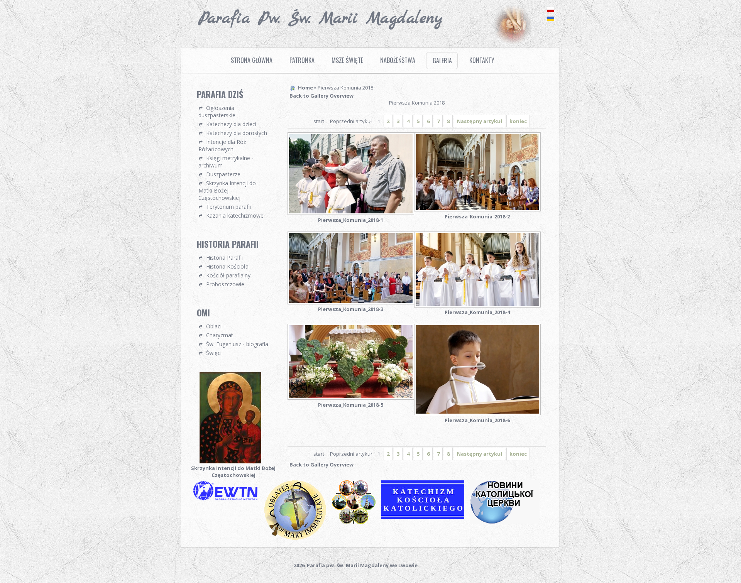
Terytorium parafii (228, 206)
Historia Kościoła (227, 266)
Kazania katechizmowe (235, 215)
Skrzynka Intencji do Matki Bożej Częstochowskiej (227, 190)
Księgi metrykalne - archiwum (226, 161)
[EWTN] (227, 499)
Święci (214, 353)
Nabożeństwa (397, 60)
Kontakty (481, 60)
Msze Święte (347, 60)
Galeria (442, 60)
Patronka (302, 60)
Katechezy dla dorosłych (236, 133)
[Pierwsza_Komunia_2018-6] (477, 370)
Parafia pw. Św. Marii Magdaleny (320, 18)
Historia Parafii (224, 257)
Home (305, 87)
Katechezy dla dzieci (231, 124)
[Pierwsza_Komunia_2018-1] (351, 174)
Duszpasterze (223, 174)
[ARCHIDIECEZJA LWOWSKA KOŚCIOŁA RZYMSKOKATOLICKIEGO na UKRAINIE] (356, 523)
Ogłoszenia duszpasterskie (216, 111)
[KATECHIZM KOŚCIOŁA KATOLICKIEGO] (425, 518)
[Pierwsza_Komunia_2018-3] (351, 269)
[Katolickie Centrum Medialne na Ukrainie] (507, 522)
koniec (518, 121)
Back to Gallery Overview (321, 95)
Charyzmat (219, 335)
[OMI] (298, 539)
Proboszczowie (225, 284)
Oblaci (214, 326)
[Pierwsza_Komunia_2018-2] (477, 172)
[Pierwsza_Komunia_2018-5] (351, 362)
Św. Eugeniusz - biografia (237, 344)
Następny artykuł (479, 121)
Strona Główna (251, 60)
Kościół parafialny (228, 275)
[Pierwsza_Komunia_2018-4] (477, 270)
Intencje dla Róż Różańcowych (222, 145)
